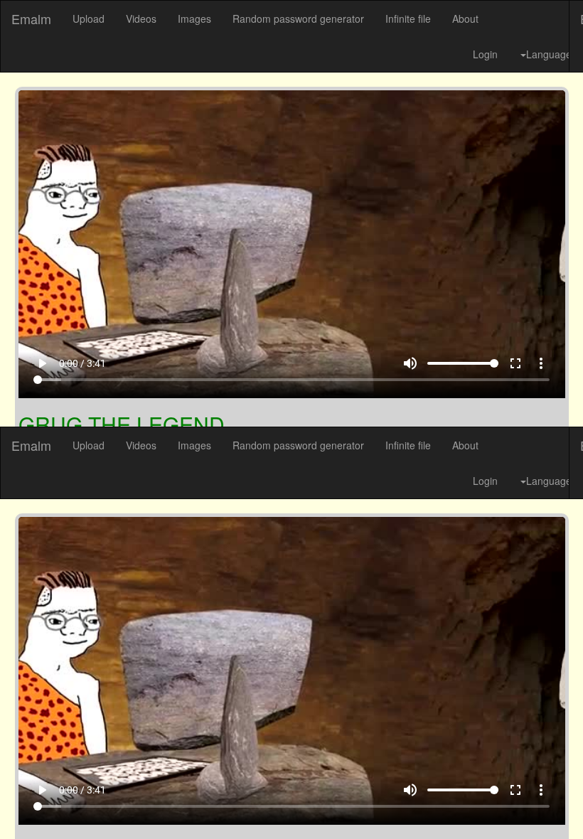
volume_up (428, 804)
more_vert (558, 804)
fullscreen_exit (533, 804)
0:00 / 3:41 (64, 804)
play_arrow (24, 804)
